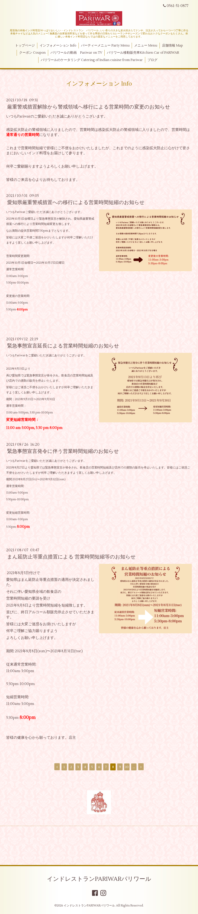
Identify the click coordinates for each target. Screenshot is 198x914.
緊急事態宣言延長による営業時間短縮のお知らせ (63, 346)
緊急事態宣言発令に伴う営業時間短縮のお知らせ (63, 451)
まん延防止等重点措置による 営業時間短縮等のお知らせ (71, 557)
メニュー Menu (145, 45)
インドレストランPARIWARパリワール (99, 879)
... (134, 767)
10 (127, 767)
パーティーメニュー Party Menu (105, 45)
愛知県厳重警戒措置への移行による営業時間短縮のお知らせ (76, 202)
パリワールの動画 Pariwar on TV (76, 53)
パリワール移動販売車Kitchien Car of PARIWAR (143, 53)
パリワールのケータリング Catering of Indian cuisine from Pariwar (92, 60)
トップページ (25, 45)
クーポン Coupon (32, 53)
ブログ (152, 60)
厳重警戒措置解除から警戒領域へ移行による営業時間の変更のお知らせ (88, 107)
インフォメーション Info (58, 45)
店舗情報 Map (172, 45)
